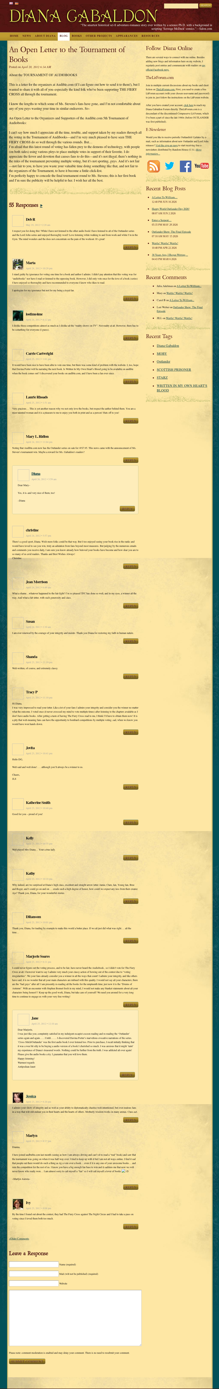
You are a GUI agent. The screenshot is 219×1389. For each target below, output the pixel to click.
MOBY (162, 353)
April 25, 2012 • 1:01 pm (38, 359)
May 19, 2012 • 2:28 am (38, 224)
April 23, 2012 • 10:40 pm (39, 808)
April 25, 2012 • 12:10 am (44, 1023)
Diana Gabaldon (168, 345)
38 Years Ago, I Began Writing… (170, 255)
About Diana (45, 36)
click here (188, 105)
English (11, 3)
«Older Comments (19, 1238)
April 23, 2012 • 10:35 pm (39, 843)
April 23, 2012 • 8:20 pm (38, 1101)
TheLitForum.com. (165, 89)
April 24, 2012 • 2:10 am (38, 627)
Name (67, 1264)
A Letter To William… (165, 197)
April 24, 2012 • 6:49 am (38, 587)
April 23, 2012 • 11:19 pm (39, 662)
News (26, 36)
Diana (35, 473)
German (16, 3)
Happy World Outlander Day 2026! (170, 209)
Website (63, 1283)
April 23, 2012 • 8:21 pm (38, 961)
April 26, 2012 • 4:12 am (38, 319)
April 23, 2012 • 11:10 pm (39, 697)
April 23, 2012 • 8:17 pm (38, 1141)
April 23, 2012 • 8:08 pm (38, 1208)
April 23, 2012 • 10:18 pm (39, 878)
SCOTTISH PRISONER (174, 369)
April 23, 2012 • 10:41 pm (39, 753)
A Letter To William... (189, 286)
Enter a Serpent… (162, 220)
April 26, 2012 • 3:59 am (43, 479)
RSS (153, 166)
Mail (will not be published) (78, 1273)
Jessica (31, 1096)
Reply (130, 247)
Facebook (185, 166)
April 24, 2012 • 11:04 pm (39, 442)
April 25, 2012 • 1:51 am (38, 402)
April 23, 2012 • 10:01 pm (39, 922)
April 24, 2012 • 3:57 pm (38, 535)
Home (14, 36)
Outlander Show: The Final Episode (171, 232)
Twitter (169, 166)
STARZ (162, 377)
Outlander (163, 361)
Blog (64, 36)
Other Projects (99, 36)
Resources (151, 36)
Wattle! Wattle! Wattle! (165, 243)
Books (77, 36)
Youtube (201, 166)
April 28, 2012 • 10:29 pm (39, 268)
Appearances (127, 36)
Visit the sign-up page (166, 145)
